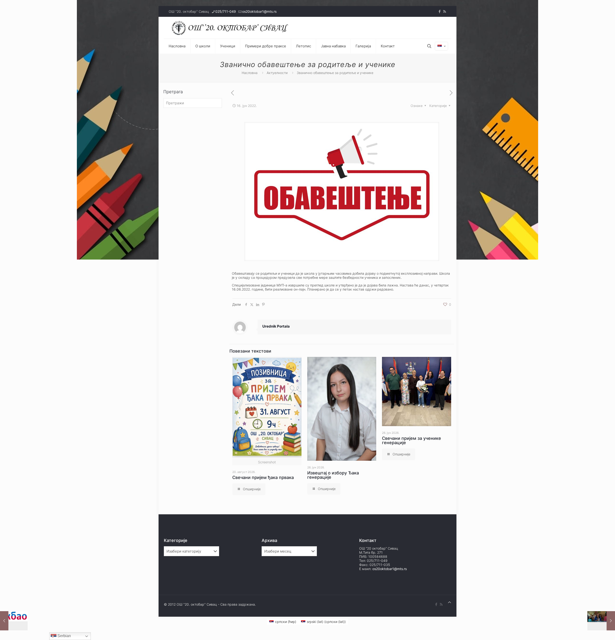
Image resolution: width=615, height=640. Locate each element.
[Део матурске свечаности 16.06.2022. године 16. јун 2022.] (601, 620)
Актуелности (277, 73)
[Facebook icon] (439, 11)
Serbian (63, 636)
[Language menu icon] (441, 46)
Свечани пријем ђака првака (263, 477)
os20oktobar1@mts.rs (259, 11)
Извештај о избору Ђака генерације (333, 475)
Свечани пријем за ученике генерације (411, 440)
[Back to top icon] (449, 602)
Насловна (250, 73)
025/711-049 (225, 11)
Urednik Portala (276, 326)
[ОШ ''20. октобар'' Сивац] (231, 28)
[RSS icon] (444, 11)
